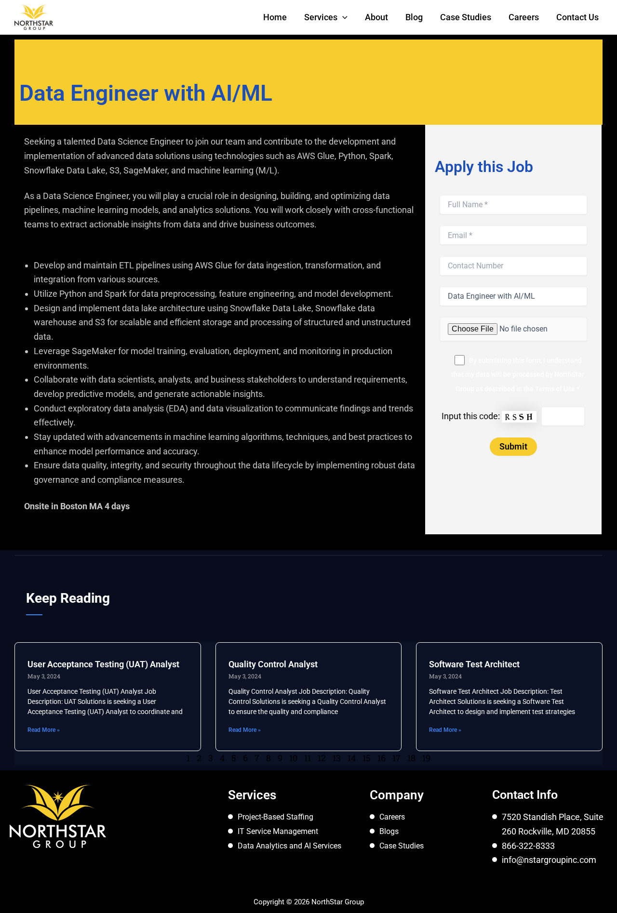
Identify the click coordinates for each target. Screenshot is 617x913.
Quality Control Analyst (273, 664)
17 (396, 758)
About (376, 17)
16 (381, 758)
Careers (524, 17)
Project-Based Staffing (275, 816)
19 (426, 758)
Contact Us (577, 17)
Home (275, 17)
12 (322, 758)
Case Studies (465, 17)
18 (411, 758)
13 (337, 758)
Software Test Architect (474, 664)
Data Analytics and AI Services (289, 845)
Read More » (43, 730)
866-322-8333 (528, 846)
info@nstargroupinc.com (549, 860)
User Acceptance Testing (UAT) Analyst (103, 664)
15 (366, 758)
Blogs (389, 831)
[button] (342, 17)
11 (307, 758)
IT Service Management (278, 831)
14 (352, 758)
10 (293, 758)
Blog (414, 17)
